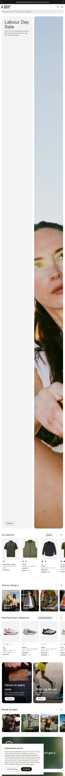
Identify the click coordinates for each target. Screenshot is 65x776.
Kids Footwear (48, 608)
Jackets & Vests (27, 606)
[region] (22, 759)
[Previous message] (1, 2)
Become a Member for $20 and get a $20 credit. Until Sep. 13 (32, 2)
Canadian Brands (8, 606)
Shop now (10, 523)
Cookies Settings (12, 769)
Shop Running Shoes (45, 618)
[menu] (62, 7)
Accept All (26, 769)
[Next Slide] (61, 535)
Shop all (49, 535)
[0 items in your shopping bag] (58, 7)
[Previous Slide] (57, 535)
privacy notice (30, 764)
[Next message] (63, 2)
